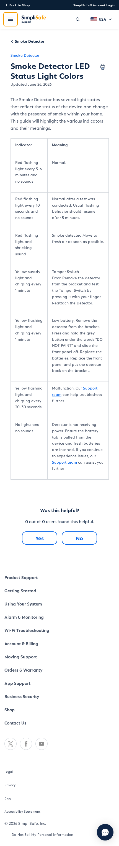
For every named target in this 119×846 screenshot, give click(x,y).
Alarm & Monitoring (24, 617)
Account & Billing (21, 643)
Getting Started (20, 590)
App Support (17, 683)
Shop (9, 709)
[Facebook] (26, 744)
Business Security (21, 696)
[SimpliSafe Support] (34, 19)
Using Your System (23, 603)
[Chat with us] (105, 832)
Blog (7, 798)
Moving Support (20, 656)
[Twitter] (10, 744)
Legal (8, 772)
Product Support (21, 577)
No (79, 538)
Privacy (9, 785)
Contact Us (15, 722)
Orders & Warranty (23, 669)
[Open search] (78, 19)
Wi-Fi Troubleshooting (26, 630)
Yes (39, 538)
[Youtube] (41, 744)
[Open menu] (10, 19)
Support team (64, 462)
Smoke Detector (25, 55)
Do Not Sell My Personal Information (42, 834)
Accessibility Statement (22, 811)
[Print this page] (103, 67)
